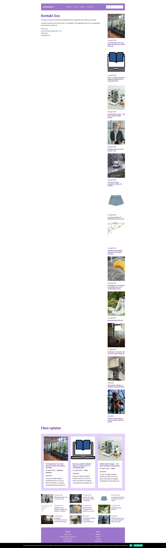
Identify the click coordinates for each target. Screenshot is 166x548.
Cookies (82, 7)
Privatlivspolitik (138, 545)
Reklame (69, 7)
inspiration (49, 475)
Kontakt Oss (90, 7)
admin (86, 470)
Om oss (75, 7)
